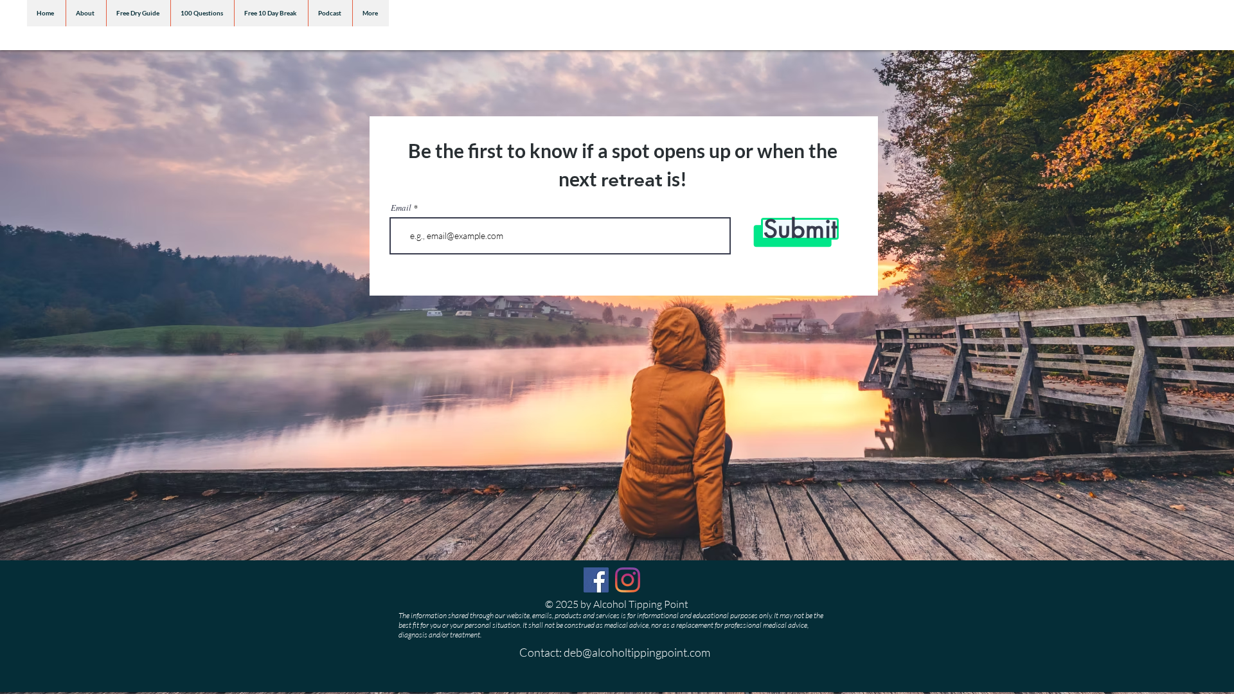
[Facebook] (596, 579)
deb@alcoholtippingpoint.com (637, 652)
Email (401, 208)
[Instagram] (627, 579)
